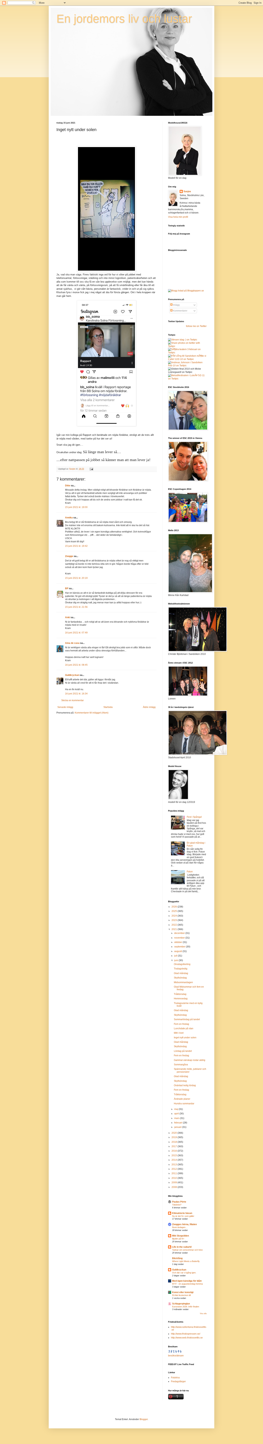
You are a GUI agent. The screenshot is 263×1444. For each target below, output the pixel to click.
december (179, 933)
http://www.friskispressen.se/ (185, 1333)
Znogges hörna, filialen (184, 1224)
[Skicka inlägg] (91, 469)
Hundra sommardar (184, 1103)
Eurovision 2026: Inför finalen (185, 1306)
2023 (175, 920)
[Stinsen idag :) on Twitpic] (182, 339)
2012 (175, 1169)
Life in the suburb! (182, 1247)
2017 (175, 1146)
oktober (178, 942)
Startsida (108, 707)
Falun (190, 871)
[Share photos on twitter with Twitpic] (187, 346)
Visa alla (203, 1313)
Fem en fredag (181, 1024)
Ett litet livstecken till (181, 1295)
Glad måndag (181, 973)
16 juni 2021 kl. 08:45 (76, 665)
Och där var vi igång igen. (184, 1272)
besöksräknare (176, 1355)
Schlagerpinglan (181, 1303)
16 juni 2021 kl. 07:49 (76, 632)
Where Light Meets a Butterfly (186, 1261)
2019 (175, 1137)
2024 (175, 915)
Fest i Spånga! (194, 817)
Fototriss (175, 1377)
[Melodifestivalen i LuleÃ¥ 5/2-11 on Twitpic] (187, 378)
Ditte (67, 485)
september (180, 946)
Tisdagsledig (180, 968)
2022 (175, 924)
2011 (175, 1173)
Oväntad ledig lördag (185, 1085)
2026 (175, 906)
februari (178, 1122)
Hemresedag (181, 998)
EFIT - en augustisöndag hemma (187, 1284)
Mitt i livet (178, 1033)
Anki (67, 617)
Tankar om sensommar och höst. (187, 1250)
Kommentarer (180, 310)
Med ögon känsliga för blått (187, 1281)
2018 (175, 1142)
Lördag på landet (183, 1051)
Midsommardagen (183, 982)
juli (176, 955)
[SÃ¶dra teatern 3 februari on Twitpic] (187, 352)
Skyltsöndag (180, 977)
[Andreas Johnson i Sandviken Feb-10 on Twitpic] (187, 365)
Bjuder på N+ (178, 1238)
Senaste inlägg (65, 707)
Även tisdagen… (180, 1227)
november (179, 937)
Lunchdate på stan (183, 1028)
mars (177, 1118)
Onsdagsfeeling (182, 964)
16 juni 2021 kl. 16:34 (76, 693)
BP (66, 588)
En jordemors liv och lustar (124, 18)
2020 (175, 1133)
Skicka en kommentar (72, 700)
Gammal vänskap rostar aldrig (189, 1060)
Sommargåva (181, 1064)
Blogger (144, 1419)
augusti (178, 951)
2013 (175, 1164)
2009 (175, 1182)
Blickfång (177, 1258)
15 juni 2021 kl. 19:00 (76, 507)
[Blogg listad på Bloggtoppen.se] (186, 290)
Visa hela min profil (178, 217)
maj (176, 1109)
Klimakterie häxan (182, 1213)
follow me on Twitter (196, 326)
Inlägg (176, 305)
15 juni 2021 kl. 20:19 (76, 578)
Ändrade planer (182, 1099)
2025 (175, 911)
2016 (175, 1150)
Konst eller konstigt (182, 1292)
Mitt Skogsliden (180, 1235)
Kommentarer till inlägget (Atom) (91, 712)
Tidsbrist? (176, 1205)
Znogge (69, 556)
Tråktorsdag (180, 994)
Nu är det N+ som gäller (183, 1216)
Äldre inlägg (149, 707)
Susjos (187, 191)
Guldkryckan (72, 675)
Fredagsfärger (178, 1381)
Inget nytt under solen (185, 1037)
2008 (175, 1187)
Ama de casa (72, 643)
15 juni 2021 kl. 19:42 (76, 546)
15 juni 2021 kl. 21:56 (76, 607)
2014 (175, 1160)
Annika (69, 517)
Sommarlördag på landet (187, 1019)
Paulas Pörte (179, 1201)
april (176, 1113)
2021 (175, 929)
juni (176, 960)
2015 (175, 1155)
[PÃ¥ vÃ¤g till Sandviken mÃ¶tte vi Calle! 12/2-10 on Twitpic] (187, 359)
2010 (175, 1178)
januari (178, 1127)
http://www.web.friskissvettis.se (187, 1337)
